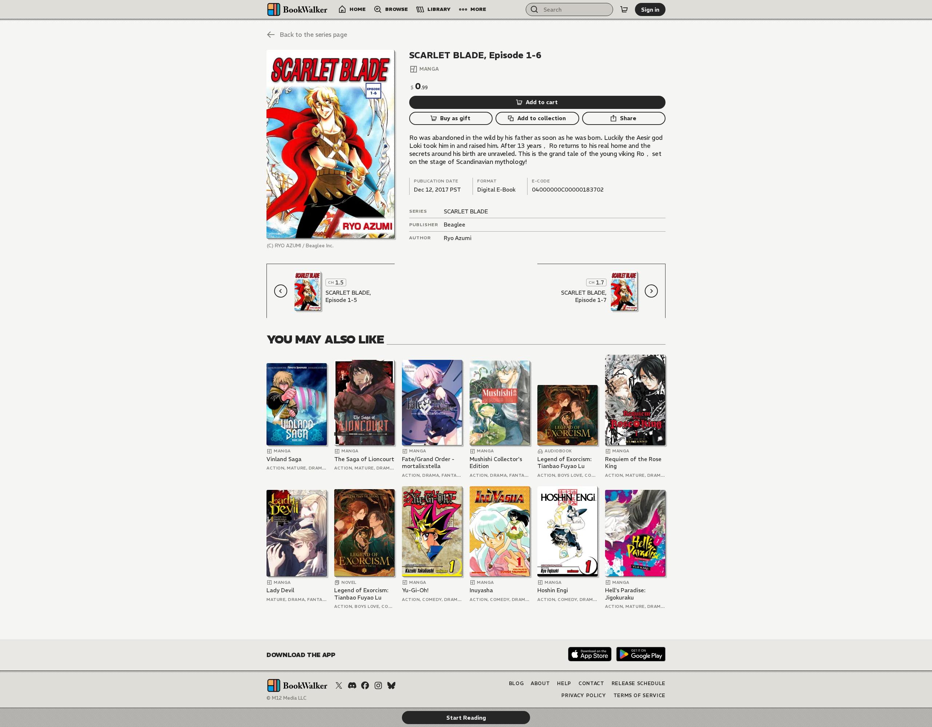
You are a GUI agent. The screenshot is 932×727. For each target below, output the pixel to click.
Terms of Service (639, 695)
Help (564, 683)
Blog (516, 683)
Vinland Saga (283, 459)
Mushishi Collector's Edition (496, 463)
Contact (591, 683)
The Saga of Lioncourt (364, 459)
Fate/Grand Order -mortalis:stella (428, 463)
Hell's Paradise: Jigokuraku (625, 594)
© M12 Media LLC (286, 698)
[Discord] (352, 685)
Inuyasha (481, 590)
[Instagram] (378, 685)
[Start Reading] (330, 144)
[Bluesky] (391, 685)
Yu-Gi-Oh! (415, 590)
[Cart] (624, 9)
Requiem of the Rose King (633, 463)
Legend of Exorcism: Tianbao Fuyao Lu (564, 463)
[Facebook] (365, 685)
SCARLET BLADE (466, 211)
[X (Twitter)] (339, 685)
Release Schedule (639, 683)
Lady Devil (280, 590)
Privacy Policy (583, 695)
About (540, 683)
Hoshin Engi (552, 590)
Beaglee (454, 224)
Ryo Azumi (457, 238)
